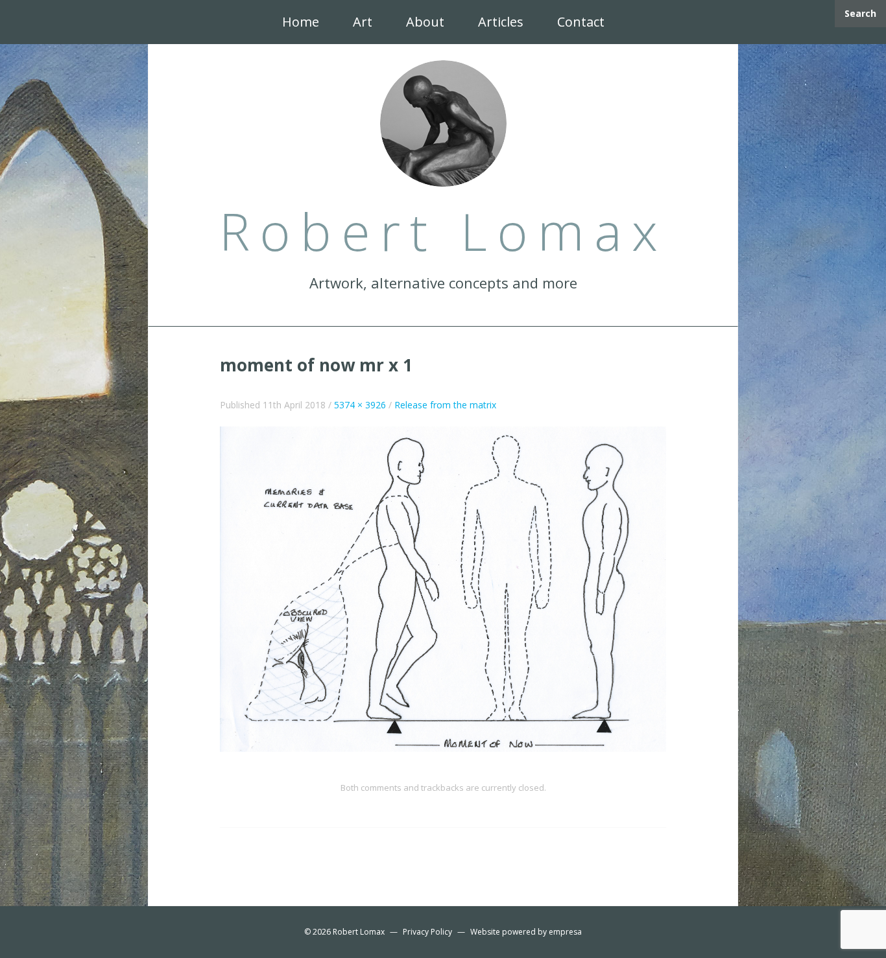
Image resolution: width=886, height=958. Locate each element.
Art (362, 21)
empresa (565, 931)
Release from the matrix (445, 405)
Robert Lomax (359, 931)
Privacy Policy (427, 931)
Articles (500, 21)
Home (300, 21)
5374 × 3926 (360, 405)
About (425, 21)
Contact (581, 21)
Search (860, 13)
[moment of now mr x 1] (443, 588)
